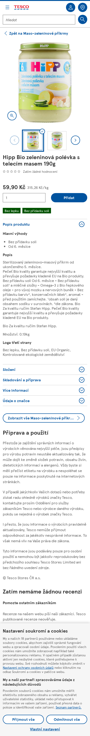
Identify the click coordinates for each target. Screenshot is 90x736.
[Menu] (7, 7)
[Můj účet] (70, 7)
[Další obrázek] (75, 140)
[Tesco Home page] (22, 7)
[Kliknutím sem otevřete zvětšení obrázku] (12, 115)
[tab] (33, 141)
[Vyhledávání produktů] (82, 19)
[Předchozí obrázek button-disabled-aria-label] (14, 140)
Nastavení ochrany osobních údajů (28, 667)
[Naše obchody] (82, 7)
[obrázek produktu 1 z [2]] (45, 82)
